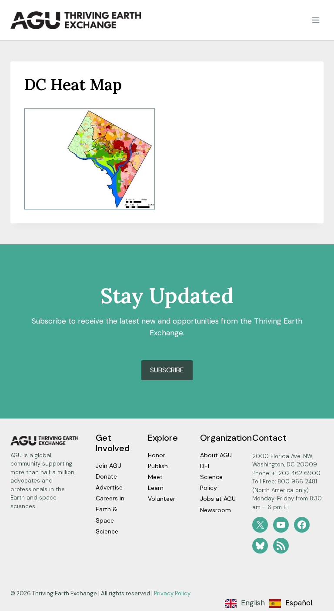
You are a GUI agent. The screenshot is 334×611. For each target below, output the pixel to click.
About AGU (216, 455)
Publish (158, 466)
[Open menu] (315, 20)
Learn (156, 488)
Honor (156, 455)
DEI (204, 466)
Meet (155, 477)
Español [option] (298, 603)
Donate (106, 476)
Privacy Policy (172, 593)
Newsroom (215, 510)
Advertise (109, 487)
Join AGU (108, 465)
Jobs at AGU (218, 499)
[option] (291, 603)
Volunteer (161, 499)
